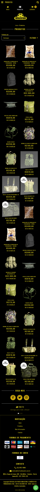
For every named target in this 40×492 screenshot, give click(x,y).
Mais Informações (20, 429)
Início (16, 25)
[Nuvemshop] (20, 490)
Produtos (20, 426)
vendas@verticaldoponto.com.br (21, 471)
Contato (20, 432)
